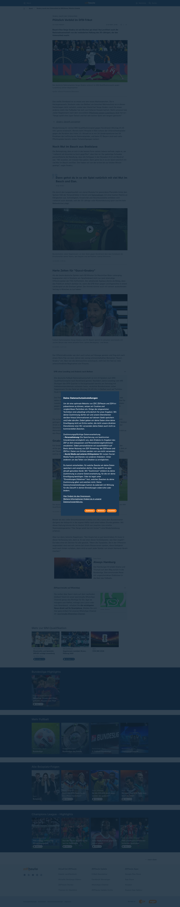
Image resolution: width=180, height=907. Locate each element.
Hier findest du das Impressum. (77, 496)
